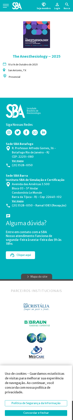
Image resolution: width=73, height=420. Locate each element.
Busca (67, 8)
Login (57, 8)
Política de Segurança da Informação (36, 403)
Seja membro (44, 8)
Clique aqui (24, 255)
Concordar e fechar (36, 413)
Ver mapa (18, 160)
